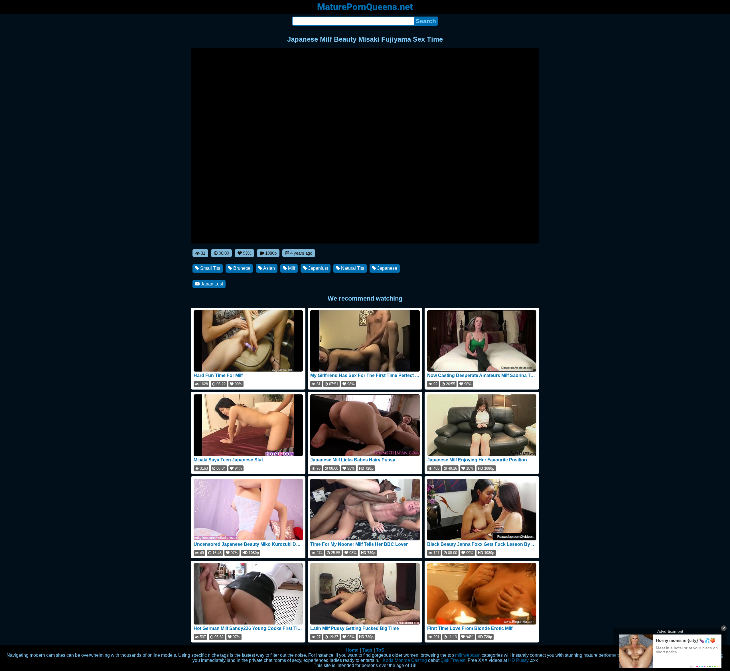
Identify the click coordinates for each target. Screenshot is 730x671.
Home (352, 650)
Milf (291, 268)
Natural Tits (352, 268)
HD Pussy (518, 660)
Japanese (386, 268)
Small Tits (209, 268)
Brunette (241, 268)
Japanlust (317, 268)
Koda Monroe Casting (405, 660)
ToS (380, 650)
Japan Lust (211, 283)
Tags (367, 650)
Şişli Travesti (454, 660)
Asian (268, 268)
